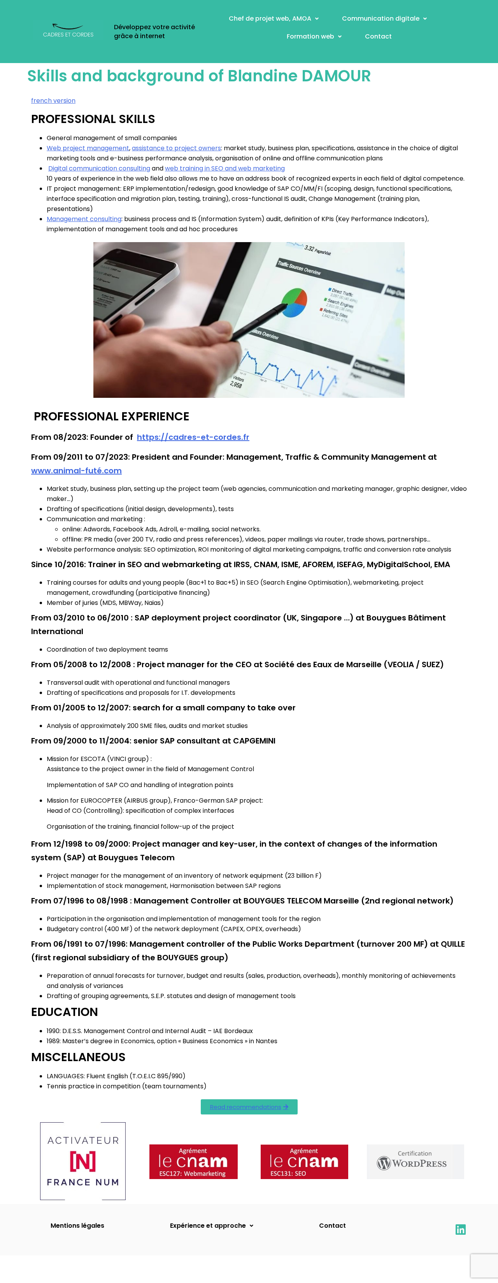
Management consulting (84, 218)
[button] (274, 19)
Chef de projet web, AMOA (270, 18)
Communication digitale (380, 18)
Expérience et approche (208, 1225)
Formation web (310, 36)
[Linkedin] (460, 1230)
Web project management (88, 148)
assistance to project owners (176, 148)
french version (53, 100)
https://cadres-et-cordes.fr (193, 437)
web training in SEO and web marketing (225, 168)
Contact (378, 36)
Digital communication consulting (99, 168)
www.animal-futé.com (76, 470)
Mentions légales (77, 1225)
